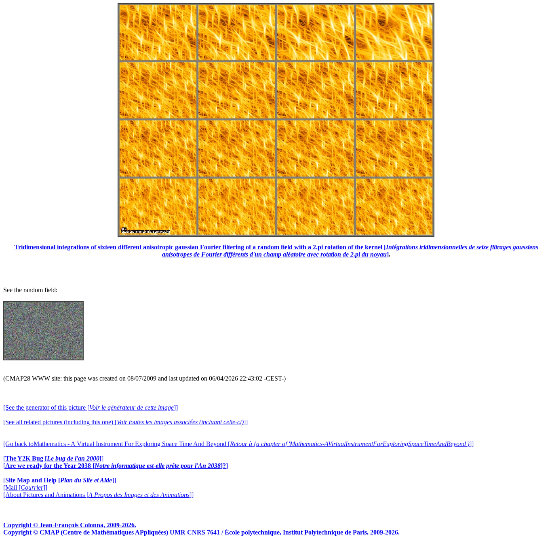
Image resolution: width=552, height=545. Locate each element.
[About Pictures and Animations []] (98, 494)
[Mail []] (25, 487)
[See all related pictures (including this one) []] (125, 422)
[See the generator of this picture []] (90, 407)
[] (53, 458)
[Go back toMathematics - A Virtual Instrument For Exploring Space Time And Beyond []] (238, 443)
